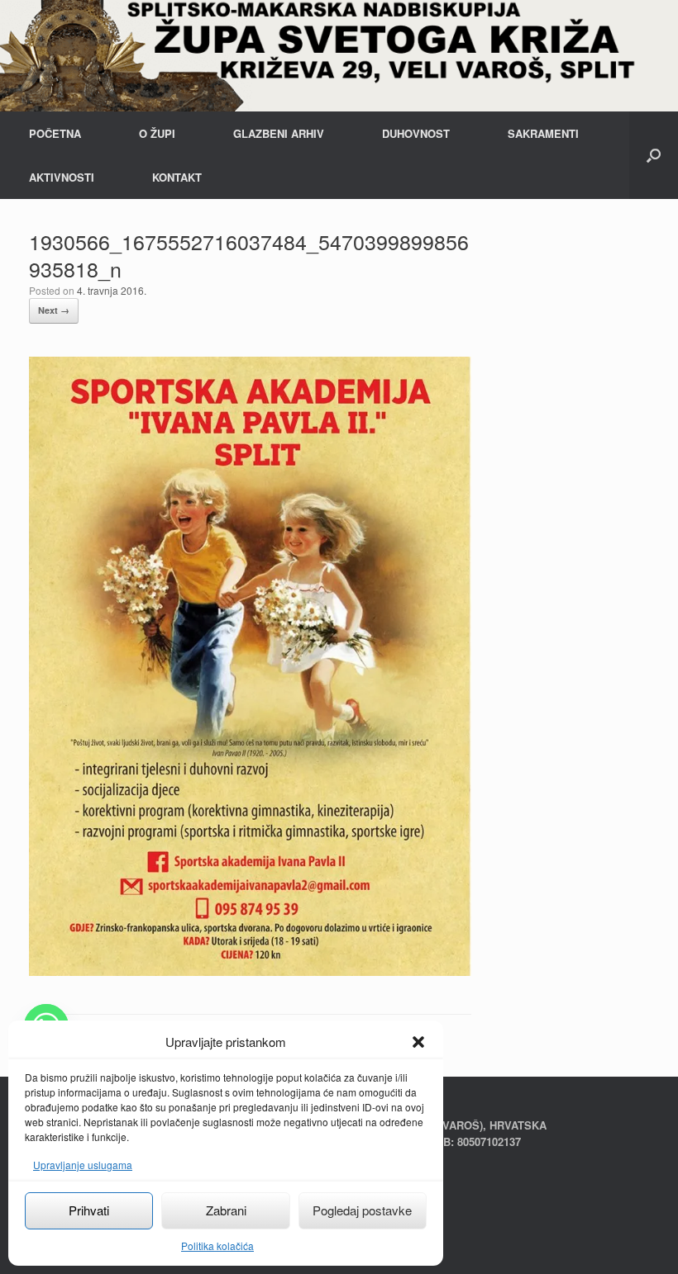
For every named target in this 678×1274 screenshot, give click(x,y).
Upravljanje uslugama (82, 1165)
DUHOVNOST (416, 133)
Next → (53, 310)
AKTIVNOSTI (61, 177)
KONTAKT (177, 177)
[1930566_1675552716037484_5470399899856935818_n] (250, 971)
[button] (418, 1042)
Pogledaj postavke (362, 1210)
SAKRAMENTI (543, 133)
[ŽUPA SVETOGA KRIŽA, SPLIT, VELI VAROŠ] (339, 55)
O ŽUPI (157, 133)
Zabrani (226, 1210)
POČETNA (55, 133)
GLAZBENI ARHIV (278, 133)
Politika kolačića (217, 1245)
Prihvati (89, 1210)
